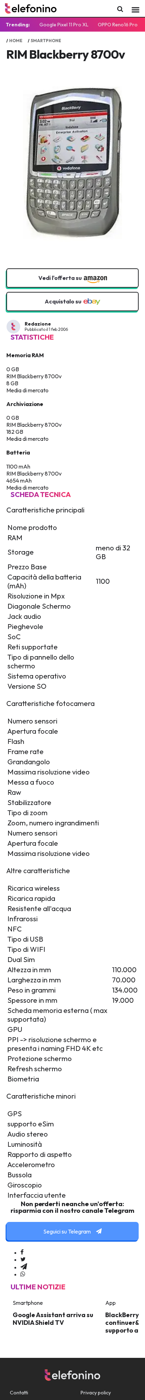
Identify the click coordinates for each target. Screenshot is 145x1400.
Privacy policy (96, 1392)
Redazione (38, 324)
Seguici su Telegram (67, 1231)
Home (16, 40)
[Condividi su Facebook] (22, 1252)
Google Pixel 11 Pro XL (63, 24)
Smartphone (46, 40)
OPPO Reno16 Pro (118, 24)
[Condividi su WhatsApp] (22, 1274)
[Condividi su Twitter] (23, 1259)
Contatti (19, 1392)
